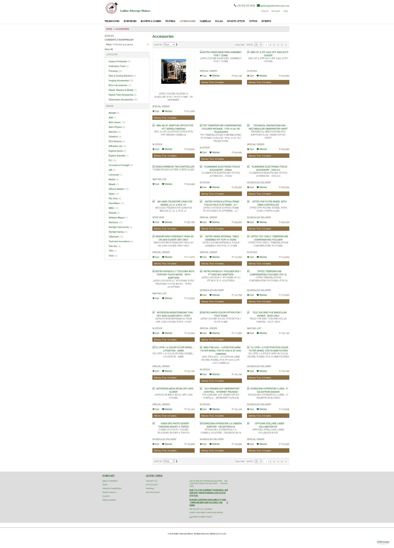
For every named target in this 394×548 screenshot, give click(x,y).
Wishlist (168, 111)
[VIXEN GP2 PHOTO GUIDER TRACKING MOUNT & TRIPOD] (173, 425)
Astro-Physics (117, 126)
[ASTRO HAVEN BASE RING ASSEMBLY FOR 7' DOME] (221, 53)
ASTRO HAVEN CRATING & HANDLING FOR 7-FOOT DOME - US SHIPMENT (173, 97)
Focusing (115, 70)
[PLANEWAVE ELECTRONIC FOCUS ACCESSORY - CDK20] (221, 168)
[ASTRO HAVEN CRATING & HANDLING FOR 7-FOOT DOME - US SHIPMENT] (173, 71)
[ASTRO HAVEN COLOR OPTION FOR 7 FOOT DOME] (221, 314)
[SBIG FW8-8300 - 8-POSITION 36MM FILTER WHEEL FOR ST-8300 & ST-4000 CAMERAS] (221, 351)
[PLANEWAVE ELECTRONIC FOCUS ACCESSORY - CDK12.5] (268, 168)
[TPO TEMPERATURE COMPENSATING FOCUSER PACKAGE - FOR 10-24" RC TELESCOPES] (221, 129)
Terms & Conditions (111, 488)
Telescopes (112, 21)
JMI (112, 169)
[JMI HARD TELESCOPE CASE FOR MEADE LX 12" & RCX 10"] (173, 203)
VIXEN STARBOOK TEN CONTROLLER (173, 170)
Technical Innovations (121, 241)
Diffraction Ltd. (117, 146)
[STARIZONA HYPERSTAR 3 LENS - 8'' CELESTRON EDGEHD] (268, 390)
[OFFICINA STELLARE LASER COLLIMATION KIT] (268, 425)
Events (266, 21)
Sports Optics (236, 21)
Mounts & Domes (151, 21)
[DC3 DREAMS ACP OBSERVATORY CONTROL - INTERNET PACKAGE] (221, 390)
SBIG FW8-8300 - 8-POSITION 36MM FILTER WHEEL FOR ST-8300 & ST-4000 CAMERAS (220, 360)
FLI (113, 160)
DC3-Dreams (117, 141)
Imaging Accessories (121, 80)
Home (109, 29)
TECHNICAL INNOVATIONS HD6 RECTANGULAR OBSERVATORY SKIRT (268, 135)
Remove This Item (147, 44)
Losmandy (115, 174)
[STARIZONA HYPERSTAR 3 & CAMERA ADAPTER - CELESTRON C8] (221, 425)
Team (104, 485)
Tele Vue (115, 246)
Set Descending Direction (176, 45)
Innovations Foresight (121, 165)
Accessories (187, 21)
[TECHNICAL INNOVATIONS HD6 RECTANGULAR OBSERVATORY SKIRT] (268, 127)
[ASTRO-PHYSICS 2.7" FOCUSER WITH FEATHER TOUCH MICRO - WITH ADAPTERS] (173, 275)
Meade (114, 184)
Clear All (109, 49)
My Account (152, 485)
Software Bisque (118, 217)
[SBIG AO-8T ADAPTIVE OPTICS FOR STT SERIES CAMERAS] (173, 127)
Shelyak (114, 212)
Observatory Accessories (123, 99)
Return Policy (153, 492)
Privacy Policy (109, 492)
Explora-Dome (117, 150)
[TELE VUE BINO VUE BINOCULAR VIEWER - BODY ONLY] (268, 314)
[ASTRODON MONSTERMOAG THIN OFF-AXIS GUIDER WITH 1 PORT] (173, 314)
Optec (114, 193)
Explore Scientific (119, 155)
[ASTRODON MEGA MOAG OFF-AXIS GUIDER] (173, 390)
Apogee (114, 112)
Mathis (114, 179)
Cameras (205, 21)
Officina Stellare (119, 188)
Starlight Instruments (120, 227)
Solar (219, 21)
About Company (110, 481)
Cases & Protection (120, 61)
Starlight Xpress (118, 231)
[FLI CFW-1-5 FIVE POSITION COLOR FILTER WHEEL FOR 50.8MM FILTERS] (268, 349)
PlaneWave (116, 203)
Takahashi (116, 236)
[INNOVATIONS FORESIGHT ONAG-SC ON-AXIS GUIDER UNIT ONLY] (173, 238)
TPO (113, 250)
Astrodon (115, 131)
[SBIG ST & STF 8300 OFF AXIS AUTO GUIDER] (268, 53)
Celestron (115, 136)
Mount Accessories (120, 85)
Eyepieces (130, 21)
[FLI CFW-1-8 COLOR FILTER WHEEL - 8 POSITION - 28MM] (173, 349)
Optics (253, 21)
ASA (112, 117)
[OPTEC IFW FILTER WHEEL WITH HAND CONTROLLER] (268, 203)
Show (250, 44)
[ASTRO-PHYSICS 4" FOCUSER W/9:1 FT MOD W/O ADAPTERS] (221, 273)
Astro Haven (117, 122)
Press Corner (109, 500)
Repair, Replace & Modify (123, 89)
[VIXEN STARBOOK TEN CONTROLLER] (173, 166)
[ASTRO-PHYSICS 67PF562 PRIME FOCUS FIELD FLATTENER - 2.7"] (221, 203)
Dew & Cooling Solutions (122, 75)
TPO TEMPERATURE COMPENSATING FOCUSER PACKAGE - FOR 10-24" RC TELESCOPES (220, 138)
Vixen (113, 255)
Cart (156, 111)
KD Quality (222, 533)
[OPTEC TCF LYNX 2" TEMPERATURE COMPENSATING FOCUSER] (268, 238)
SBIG (113, 207)
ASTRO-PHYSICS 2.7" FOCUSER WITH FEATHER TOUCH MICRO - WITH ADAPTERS (173, 284)
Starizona (116, 222)
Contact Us (151, 481)
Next (286, 45)
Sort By (158, 44)
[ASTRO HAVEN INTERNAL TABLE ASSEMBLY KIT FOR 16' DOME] (221, 238)
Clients (106, 496)
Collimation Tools (119, 66)
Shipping (150, 488)
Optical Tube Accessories (123, 94)
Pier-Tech (115, 198)
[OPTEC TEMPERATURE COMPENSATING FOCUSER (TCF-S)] (268, 273)
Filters (170, 21)
